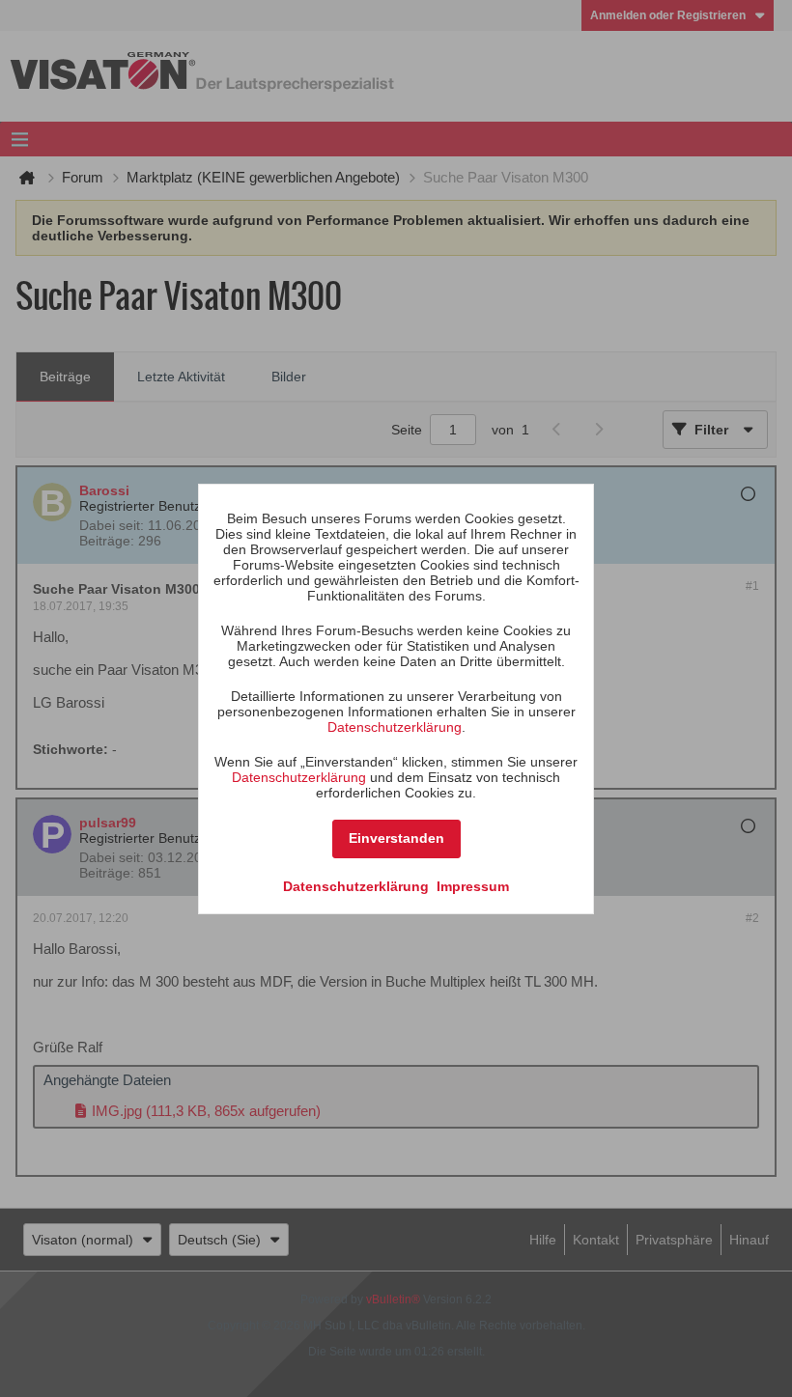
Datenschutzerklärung (394, 727)
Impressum (473, 886)
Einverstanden (396, 838)
